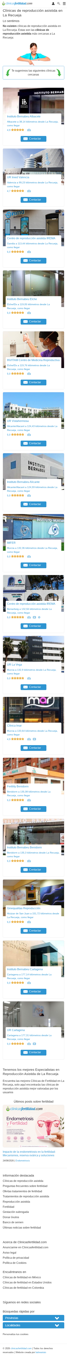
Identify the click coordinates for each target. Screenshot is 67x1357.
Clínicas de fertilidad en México (22, 1277)
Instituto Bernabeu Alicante (23, 482)
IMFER (11, 542)
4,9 (9, 130)
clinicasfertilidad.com (21, 1348)
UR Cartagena (16, 1030)
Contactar (35, 138)
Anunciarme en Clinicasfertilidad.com (25, 1247)
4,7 (9, 191)
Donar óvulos (11, 1217)
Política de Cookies (14, 1262)
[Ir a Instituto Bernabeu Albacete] (29, 130)
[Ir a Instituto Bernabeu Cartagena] (29, 983)
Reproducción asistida (16, 1201)
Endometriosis (23, 1160)
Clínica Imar (14, 725)
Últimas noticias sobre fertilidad (22, 1227)
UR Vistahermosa (18, 421)
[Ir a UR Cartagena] (29, 1044)
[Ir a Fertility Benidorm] (29, 800)
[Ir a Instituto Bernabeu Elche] (29, 313)
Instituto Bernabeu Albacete (24, 116)
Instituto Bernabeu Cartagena (25, 969)
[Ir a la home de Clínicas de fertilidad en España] (17, 4)
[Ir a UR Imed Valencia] (29, 191)
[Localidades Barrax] (33, 1325)
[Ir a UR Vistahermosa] (29, 434)
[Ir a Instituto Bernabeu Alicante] (29, 495)
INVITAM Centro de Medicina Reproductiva (33, 360)
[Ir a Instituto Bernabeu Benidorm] (29, 861)
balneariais (41, 1352)
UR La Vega (14, 664)
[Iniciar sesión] (53, 3)
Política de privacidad (16, 1257)
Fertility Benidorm (18, 786)
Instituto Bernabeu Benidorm (24, 847)
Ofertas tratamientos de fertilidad (22, 1191)
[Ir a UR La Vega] (29, 678)
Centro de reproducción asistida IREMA (31, 238)
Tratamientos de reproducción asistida (26, 1196)
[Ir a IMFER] (29, 556)
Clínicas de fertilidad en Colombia (23, 1287)
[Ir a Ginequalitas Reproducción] (29, 922)
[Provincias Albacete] (33, 1318)
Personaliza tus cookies (15, 1334)
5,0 (9, 251)
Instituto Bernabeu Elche (22, 299)
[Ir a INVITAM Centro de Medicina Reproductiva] (29, 373)
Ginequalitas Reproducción (23, 908)
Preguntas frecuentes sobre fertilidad (25, 1186)
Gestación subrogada (16, 1211)
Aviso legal (9, 1252)
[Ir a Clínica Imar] (29, 739)
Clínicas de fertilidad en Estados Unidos (27, 1282)
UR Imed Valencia (18, 177)
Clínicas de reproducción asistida (23, 1180)
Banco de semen (13, 1222)
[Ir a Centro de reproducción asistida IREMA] (29, 252)
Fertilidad (8, 1206)
